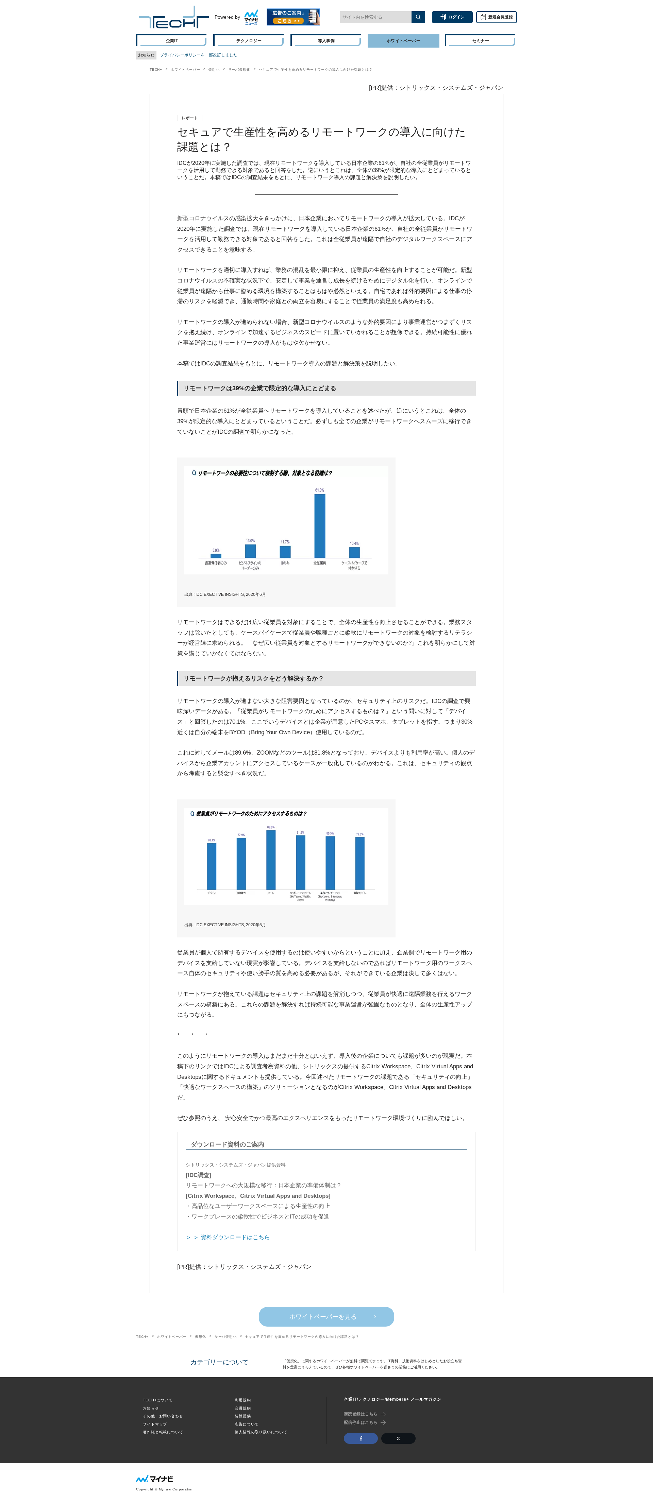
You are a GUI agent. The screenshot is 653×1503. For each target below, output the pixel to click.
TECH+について (158, 1400)
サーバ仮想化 (239, 69)
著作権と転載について (163, 1432)
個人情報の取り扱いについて (261, 1432)
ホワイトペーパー (185, 69)
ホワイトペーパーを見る (323, 1316)
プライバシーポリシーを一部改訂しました (198, 55)
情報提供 (243, 1416)
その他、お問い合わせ (163, 1416)
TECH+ (156, 69)
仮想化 (213, 69)
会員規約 (243, 1408)
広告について (247, 1424)
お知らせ (151, 1408)
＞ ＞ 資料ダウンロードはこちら (228, 1237)
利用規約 (243, 1400)
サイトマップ (155, 1424)
